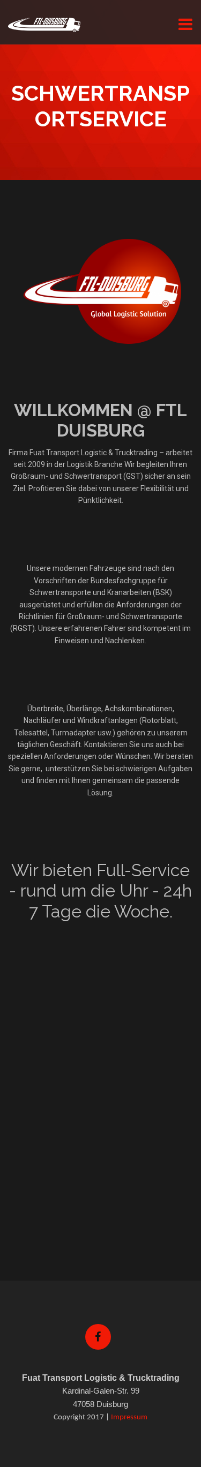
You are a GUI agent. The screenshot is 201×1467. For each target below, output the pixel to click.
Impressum (129, 1417)
